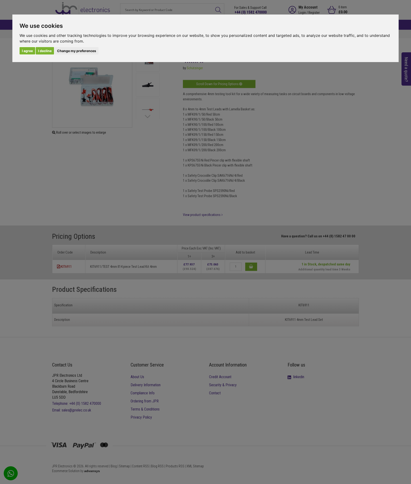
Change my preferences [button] (76, 51)
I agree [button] (27, 51)
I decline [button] (45, 51)
